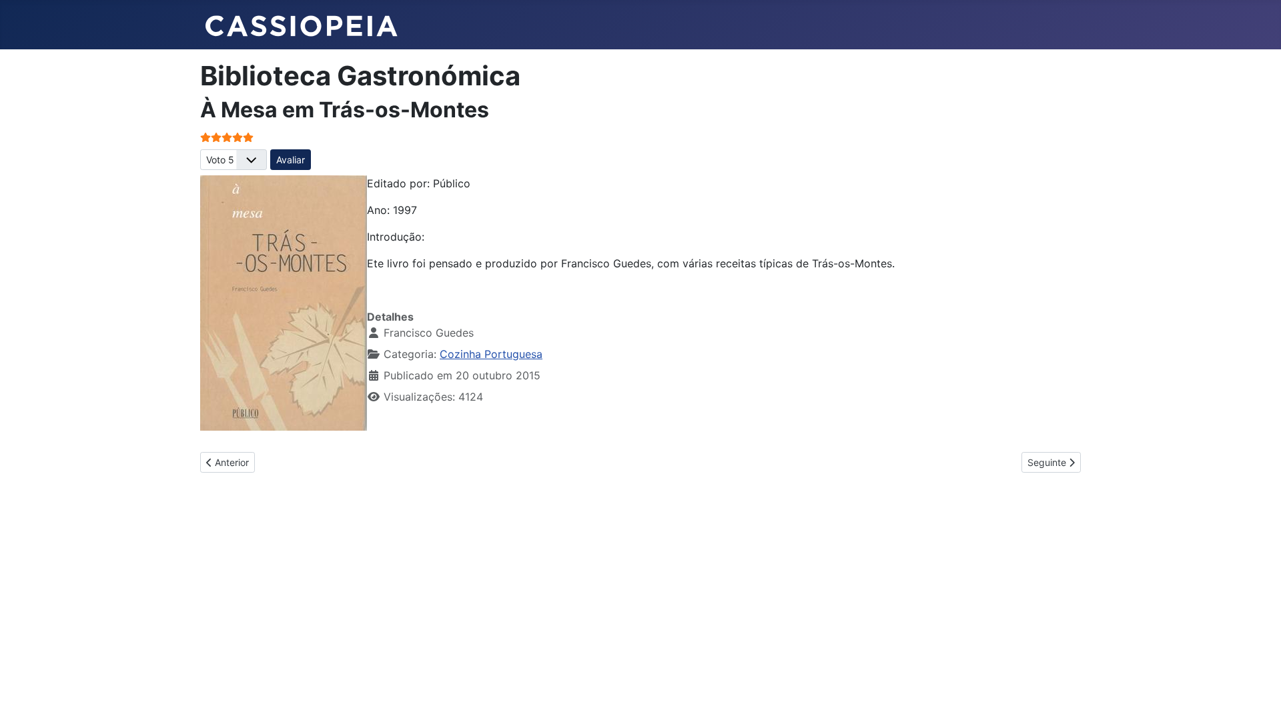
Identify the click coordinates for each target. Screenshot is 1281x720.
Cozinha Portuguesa (491, 354)
